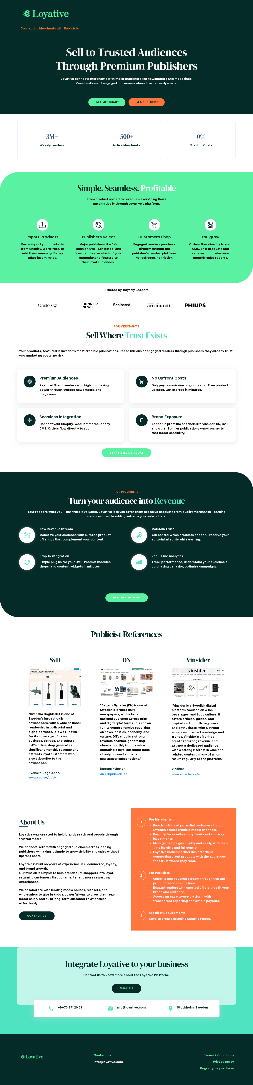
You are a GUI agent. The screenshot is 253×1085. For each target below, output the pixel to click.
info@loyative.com (131, 1007)
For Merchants (160, 819)
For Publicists (159, 873)
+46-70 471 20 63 (69, 1007)
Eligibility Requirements (167, 913)
